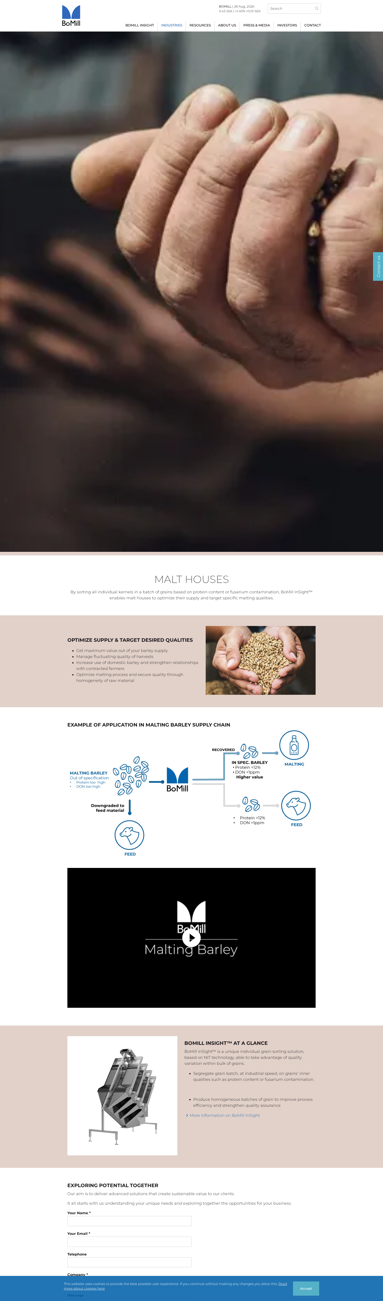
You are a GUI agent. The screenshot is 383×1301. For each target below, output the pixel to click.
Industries (171, 25)
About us (227, 25)
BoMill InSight (139, 25)
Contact (312, 25)
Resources (200, 25)
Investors (287, 25)
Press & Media (256, 25)
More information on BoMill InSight (225, 1115)
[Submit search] (316, 9)
